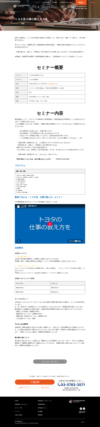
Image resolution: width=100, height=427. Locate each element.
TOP (82, 422)
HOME (16, 400)
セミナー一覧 (18, 408)
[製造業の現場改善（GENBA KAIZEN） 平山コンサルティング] (21, 6)
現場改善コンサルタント (21, 404)
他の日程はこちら (53, 83)
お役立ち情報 (45, 2)
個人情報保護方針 (18, 421)
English (95, 2)
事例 (63, 6)
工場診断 (36, 382)
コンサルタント (55, 6)
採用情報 (40, 415)
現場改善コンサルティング (45, 400)
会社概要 (54, 2)
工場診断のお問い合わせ (66, 2)
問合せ (81, 2)
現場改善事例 (41, 404)
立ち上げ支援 (70, 6)
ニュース (37, 2)
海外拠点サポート (42, 408)
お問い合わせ (45, 387)
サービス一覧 (35, 6)
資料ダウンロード (24, 387)
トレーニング (44, 6)
